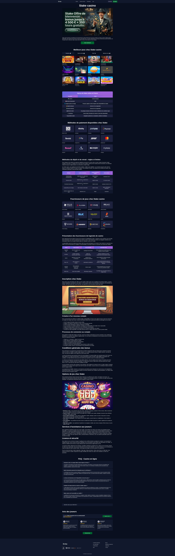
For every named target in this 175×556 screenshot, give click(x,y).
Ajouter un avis (107, 516)
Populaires (67, 53)
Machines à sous (106, 53)
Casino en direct (80, 53)
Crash (93, 53)
